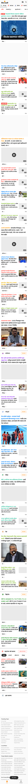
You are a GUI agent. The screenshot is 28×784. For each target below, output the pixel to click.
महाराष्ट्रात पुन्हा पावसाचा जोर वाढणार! (7, 765)
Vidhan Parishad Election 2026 (20, 722)
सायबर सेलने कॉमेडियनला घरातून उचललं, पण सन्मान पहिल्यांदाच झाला (20, 761)
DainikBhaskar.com (5, 779)
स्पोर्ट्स (3, 74)
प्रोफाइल (20, 782)
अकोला (4, 655)
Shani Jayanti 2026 (18, 728)
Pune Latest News (18, 749)
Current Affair (17, 731)
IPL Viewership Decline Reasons (7, 722)
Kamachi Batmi (4, 731)
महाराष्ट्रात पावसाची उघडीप (18, 763)
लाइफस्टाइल (4, 290)
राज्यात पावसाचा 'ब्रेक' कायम (6, 769)
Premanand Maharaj (5, 739)
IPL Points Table (17, 735)
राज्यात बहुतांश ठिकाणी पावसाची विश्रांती (20, 758)
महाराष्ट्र (3, 304)
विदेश (3, 41)
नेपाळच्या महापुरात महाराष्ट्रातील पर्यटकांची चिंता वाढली (7, 761)
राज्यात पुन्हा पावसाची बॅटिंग (5, 774)
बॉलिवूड (3, 381)
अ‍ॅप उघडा (14, 777)
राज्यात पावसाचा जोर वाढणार (18, 772)
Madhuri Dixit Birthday (18, 740)
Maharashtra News (5, 747)
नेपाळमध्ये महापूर (3, 760)
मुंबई (3, 176)
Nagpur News (4, 751)
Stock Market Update (5, 724)
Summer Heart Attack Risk (19, 733)
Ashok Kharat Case (18, 730)
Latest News (3, 740)
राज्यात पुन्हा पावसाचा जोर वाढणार (19, 765)
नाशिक (3, 187)
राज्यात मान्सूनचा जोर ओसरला (6, 767)
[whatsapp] (23, 41)
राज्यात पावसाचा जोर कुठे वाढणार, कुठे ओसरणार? (20, 770)
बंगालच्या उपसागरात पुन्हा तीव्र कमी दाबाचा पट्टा (7, 770)
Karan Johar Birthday (18, 739)
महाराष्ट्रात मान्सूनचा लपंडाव (5, 772)
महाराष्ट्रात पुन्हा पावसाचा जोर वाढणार (20, 774)
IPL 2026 (3, 737)
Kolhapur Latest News (5, 753)
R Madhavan (16, 737)
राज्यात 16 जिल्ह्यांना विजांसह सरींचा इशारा (7, 763)
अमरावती (10, 655)
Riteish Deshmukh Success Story (7, 730)
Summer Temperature (5, 728)
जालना (3, 87)
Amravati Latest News (18, 753)
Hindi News (3, 742)
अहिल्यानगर (17, 655)
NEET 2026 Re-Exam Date (6, 733)
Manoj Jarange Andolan (19, 726)
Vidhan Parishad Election (6, 726)
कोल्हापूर (23, 655)
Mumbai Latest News (5, 749)
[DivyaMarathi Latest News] (4, 2)
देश (2, 99)
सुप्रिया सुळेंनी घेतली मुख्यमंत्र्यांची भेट (20, 760)
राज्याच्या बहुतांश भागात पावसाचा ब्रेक (20, 769)
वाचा (7, 782)
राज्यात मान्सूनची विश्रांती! (18, 767)
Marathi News (4, 735)
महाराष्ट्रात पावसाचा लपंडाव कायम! (6, 758)
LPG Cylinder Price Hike (19, 721)
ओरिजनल (4, 164)
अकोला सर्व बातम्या (22, 651)
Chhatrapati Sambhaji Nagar (20, 747)
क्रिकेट (3, 199)
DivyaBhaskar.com (18, 779)
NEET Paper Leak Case (19, 724)
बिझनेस (3, 622)
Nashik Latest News (18, 751)
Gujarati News (17, 742)
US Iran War (3, 721)
